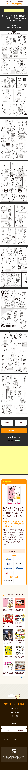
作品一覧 (19, 708)
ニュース (10, 708)
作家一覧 (19, 712)
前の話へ (7, 422)
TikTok (7, 730)
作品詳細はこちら (14, 430)
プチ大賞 (10, 712)
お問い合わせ (7, 739)
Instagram (20, 730)
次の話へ (20, 422)
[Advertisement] (14, 10)
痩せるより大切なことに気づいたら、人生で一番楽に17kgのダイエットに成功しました (13, 512)
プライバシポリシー (18, 739)
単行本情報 (15, 716)
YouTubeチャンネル (20, 727)
